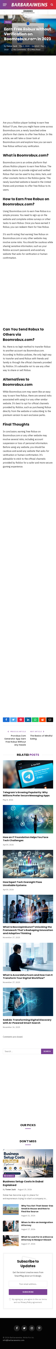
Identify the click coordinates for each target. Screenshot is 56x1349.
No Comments (20, 49)
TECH (8, 22)
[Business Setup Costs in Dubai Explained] (28, 1163)
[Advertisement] (28, 91)
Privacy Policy (26, 1302)
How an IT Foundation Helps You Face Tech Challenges (25, 839)
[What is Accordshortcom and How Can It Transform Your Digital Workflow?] (28, 957)
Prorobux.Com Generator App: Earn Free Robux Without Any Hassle (15, 740)
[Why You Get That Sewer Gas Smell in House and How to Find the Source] (11, 1209)
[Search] (51, 4)
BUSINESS (9, 1175)
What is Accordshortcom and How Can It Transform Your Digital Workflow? (28, 976)
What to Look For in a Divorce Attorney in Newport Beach (37, 1238)
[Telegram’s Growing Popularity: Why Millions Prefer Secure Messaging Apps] (28, 774)
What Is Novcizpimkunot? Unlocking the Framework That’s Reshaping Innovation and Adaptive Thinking (28, 930)
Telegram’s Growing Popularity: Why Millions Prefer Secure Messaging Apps (26, 794)
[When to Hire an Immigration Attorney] (11, 1226)
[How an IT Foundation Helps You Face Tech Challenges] (28, 819)
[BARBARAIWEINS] (29, 4)
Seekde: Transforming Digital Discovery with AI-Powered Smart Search (27, 1021)
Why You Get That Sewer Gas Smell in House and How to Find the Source (37, 1208)
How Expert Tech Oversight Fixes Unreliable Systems (22, 883)
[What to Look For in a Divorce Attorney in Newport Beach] (11, 1240)
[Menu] (5, 4)
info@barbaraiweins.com (13, 1340)
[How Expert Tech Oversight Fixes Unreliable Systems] (28, 864)
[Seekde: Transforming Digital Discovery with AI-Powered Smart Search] (28, 1002)
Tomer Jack (11, 46)
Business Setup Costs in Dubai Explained (23, 1183)
